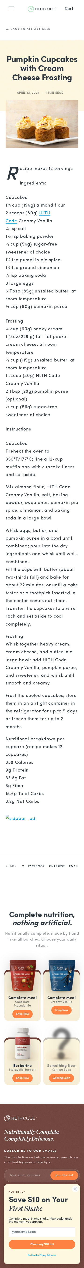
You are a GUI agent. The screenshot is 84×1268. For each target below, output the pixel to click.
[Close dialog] (75, 1189)
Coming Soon (61, 1078)
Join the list (64, 1175)
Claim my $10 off (42, 1244)
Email (73, 866)
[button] (11, 9)
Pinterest (57, 866)
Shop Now (22, 1014)
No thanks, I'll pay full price (42, 1255)
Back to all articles (30, 29)
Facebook (36, 866)
